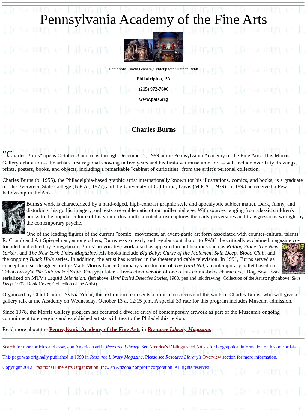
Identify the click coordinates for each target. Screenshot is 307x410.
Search (8, 346)
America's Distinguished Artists (178, 346)
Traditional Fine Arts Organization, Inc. (71, 367)
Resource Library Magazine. (179, 329)
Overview (211, 357)
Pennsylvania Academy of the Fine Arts (94, 329)
